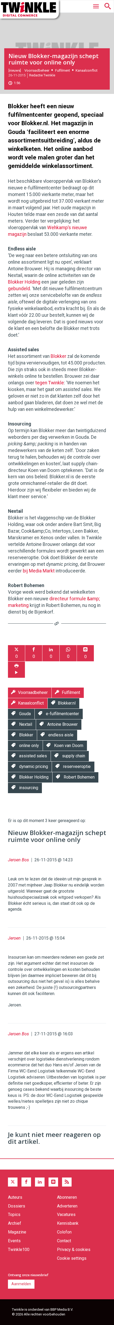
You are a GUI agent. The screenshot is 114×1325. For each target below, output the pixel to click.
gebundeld (19, 288)
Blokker (58, 356)
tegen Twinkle (49, 382)
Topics (14, 1214)
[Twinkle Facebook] (26, 1182)
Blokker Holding (24, 282)
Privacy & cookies (73, 1249)
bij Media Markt (39, 571)
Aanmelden (21, 1284)
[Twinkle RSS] (67, 1182)
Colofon (64, 1232)
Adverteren (67, 1206)
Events (14, 1240)
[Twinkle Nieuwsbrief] (53, 1182)
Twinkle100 (18, 1249)
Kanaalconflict (87, 70)
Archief (14, 1223)
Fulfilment (62, 70)
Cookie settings (71, 1258)
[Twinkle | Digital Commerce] (29, 9)
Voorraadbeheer (36, 70)
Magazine (17, 1232)
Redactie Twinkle (42, 75)
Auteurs (15, 1197)
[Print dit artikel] (16, 670)
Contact (64, 1240)
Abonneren (67, 1197)
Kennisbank (67, 1223)
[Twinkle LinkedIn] (40, 1182)
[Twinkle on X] (12, 1182)
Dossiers (16, 1206)
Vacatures (66, 1214)
